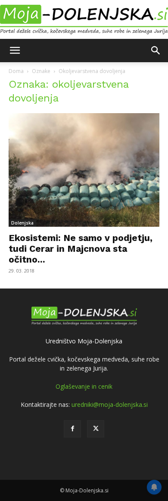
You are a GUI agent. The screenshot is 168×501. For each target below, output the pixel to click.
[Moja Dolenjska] (84, 20)
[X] (95, 429)
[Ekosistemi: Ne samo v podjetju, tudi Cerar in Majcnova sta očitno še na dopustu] (84, 170)
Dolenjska (22, 223)
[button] (14, 50)
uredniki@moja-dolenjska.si (110, 404)
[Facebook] (72, 429)
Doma (16, 71)
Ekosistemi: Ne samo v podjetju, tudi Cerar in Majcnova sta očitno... (80, 248)
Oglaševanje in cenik (84, 386)
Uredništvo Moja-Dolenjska (84, 341)
